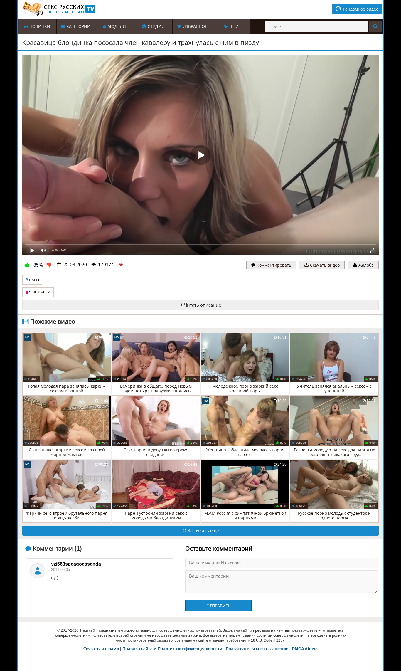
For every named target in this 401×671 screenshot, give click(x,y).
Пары (32, 279)
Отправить (218, 605)
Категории (77, 26)
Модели (116, 26)
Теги (233, 26)
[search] (375, 26)
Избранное (194, 26)
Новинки (39, 26)
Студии (155, 26)
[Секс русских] (58, 8)
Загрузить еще (202, 530)
